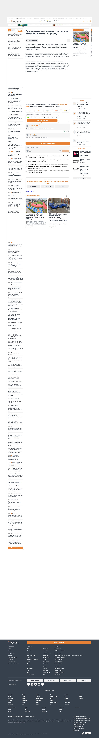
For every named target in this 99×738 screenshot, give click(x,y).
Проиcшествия (46, 657)
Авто (28, 648)
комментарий (32, 40)
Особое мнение (46, 653)
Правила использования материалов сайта (81, 720)
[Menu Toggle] (8, 21)
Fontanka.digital (58, 663)
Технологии (45, 663)
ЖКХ (28, 672)
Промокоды (82, 148)
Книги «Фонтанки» (59, 661)
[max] (28, 684)
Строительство (46, 661)
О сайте (9, 648)
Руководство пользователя (78, 728)
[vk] (35, 684)
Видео (28, 657)
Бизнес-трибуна (31, 655)
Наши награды (76, 730)
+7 (64, 131)
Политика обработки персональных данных (81, 718)
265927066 (31, 125)
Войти (30, 151)
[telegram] (32, 684)
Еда (28, 670)
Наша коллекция (59, 659)
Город (28, 666)
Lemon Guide (61, 18)
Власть (28, 661)
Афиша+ (29, 650)
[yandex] (42, 684)
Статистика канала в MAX (14, 663)
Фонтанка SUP (11, 18)
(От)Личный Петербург (60, 657)
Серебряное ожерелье (39, 18)
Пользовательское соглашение (79, 716)
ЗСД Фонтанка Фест (70, 18)
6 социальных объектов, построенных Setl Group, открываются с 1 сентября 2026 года (35, 216)
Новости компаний (33, 195)
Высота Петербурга (59, 672)
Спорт (44, 659)
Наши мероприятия (12, 657)
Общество (45, 650)
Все (9, 30)
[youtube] (39, 684)
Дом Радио (57, 666)
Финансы (45, 668)
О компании (11, 659)
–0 (68, 131)
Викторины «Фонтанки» (33, 659)
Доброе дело (30, 668)
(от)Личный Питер (20, 18)
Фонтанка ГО (29, 18)
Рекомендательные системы (78, 724)
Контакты (10, 650)
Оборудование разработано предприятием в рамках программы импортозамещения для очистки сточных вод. (58, 224)
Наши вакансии (11, 661)
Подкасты (45, 655)
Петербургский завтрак (82, 18)
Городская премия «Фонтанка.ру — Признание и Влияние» (69, 655)
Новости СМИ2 (30, 191)
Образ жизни (46, 648)
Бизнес (29, 653)
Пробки (49, 21)
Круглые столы (58, 670)
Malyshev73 (31, 134)
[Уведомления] (87, 21)
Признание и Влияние (51, 18)
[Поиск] (84, 21)
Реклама (10, 655)
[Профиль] (90, 21)
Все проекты (58, 674)
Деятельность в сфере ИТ (78, 726)
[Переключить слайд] (91, 36)
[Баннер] (23, 25)
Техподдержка (11, 653)
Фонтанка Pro (58, 648)
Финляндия (45, 670)
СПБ (13, 30)
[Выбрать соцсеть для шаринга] (68, 40)
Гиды (28, 663)
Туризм (44, 666)
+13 (64, 140)
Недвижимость (30, 674)
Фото (44, 674)
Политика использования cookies (79, 722)
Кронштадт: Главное (59, 668)
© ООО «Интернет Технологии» (41, 732)
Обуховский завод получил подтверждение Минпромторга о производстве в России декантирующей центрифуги (58, 217)
